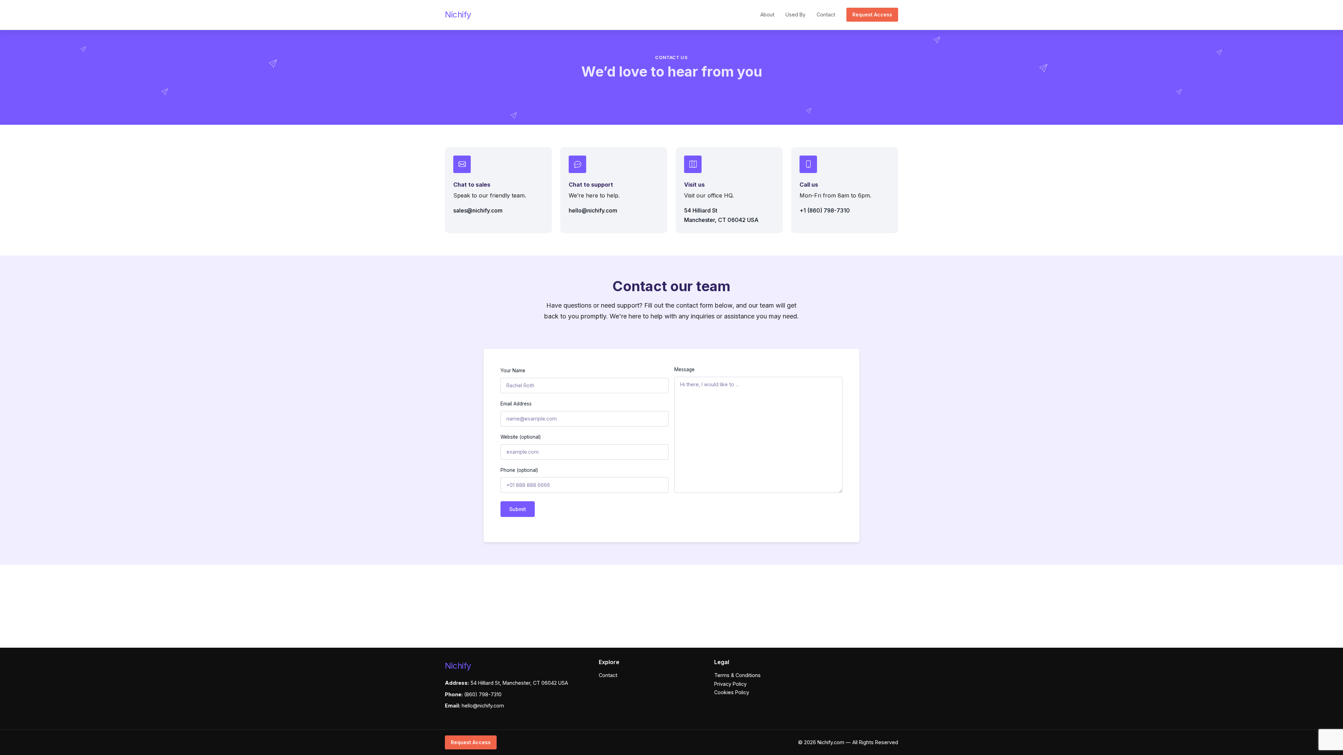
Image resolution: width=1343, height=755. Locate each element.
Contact (826, 14)
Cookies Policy (731, 692)
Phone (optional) (519, 470)
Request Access (872, 14)
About (767, 14)
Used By (795, 14)
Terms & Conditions (737, 675)
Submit (517, 509)
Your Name (512, 370)
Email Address (516, 404)
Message (684, 369)
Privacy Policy (730, 684)
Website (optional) (520, 437)
